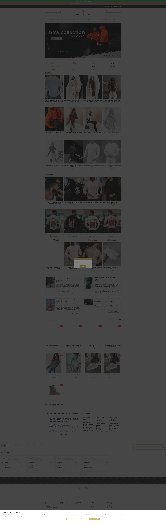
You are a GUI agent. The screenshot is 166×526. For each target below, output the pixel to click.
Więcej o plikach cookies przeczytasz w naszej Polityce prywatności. (15, 516)
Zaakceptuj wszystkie (94, 518)
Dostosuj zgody (84, 518)
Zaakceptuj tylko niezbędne (73, 518)
